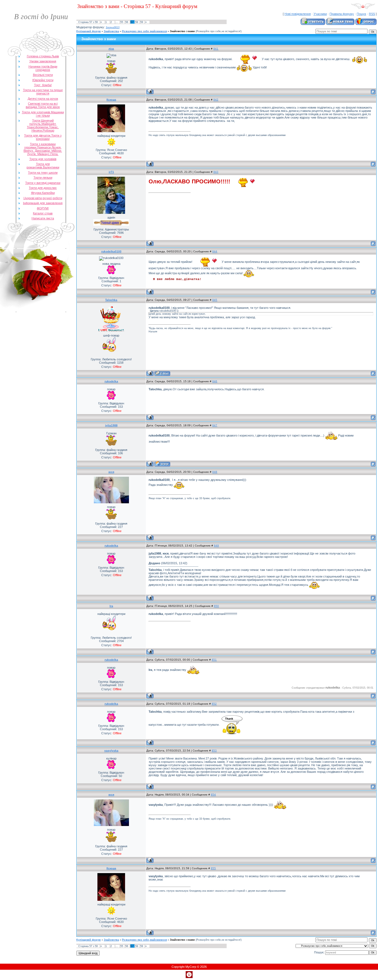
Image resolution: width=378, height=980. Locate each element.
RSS (372, 14)
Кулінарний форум (88, 31)
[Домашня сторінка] (162, 463)
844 (214, 251)
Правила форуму (342, 14)
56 (126, 22)
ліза (111, 48)
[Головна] (363, 8)
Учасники (320, 14)
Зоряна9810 (113, 27)
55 (121, 22)
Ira (111, 605)
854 (213, 794)
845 (214, 299)
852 (214, 703)
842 (215, 99)
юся (111, 471)
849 (216, 545)
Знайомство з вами (182, 31)
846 (214, 381)
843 (215, 171)
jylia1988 (111, 425)
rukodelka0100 (111, 251)
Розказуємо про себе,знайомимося (144, 31)
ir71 (111, 171)
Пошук (361, 14)
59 (141, 22)
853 (214, 750)
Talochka (111, 299)
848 (214, 471)
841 (215, 48)
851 (214, 659)
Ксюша (111, 99)
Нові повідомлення (297, 14)
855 (213, 868)
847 (214, 425)
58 (136, 22)
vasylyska (111, 750)
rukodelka (111, 381)
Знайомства (111, 31)
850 (216, 605)
